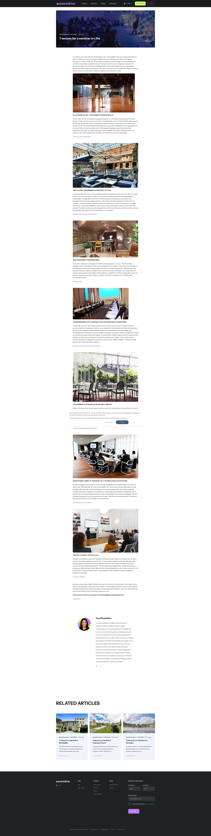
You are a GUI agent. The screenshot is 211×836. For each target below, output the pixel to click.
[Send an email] (97, 666)
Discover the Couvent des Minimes (85, 214)
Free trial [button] (151, 3)
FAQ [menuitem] (79, 784)
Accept (122, 422)
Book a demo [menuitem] (97, 784)
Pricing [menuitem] (95, 791)
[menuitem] (84, 781)
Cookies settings (109, 422)
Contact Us (76, 599)
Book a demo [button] (140, 3)
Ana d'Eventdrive (64, 34)
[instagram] (59, 785)
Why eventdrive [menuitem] (113, 784)
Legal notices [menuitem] (93, 829)
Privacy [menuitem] (113, 829)
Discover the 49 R (79, 577)
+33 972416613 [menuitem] (98, 794)
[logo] (63, 781)
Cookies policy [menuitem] (104, 829)
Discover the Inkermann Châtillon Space (86, 346)
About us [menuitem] (111, 788)
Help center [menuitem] (81, 788)
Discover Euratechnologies (82, 502)
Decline (135, 422)
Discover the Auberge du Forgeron (85, 428)
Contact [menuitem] (96, 788)
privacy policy (149, 804)
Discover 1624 (77, 281)
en (129, 3)
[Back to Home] (66, 3)
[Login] (125, 3)
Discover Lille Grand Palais (82, 136)
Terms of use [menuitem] (121, 829)
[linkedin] (57, 785)
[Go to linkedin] (100, 666)
